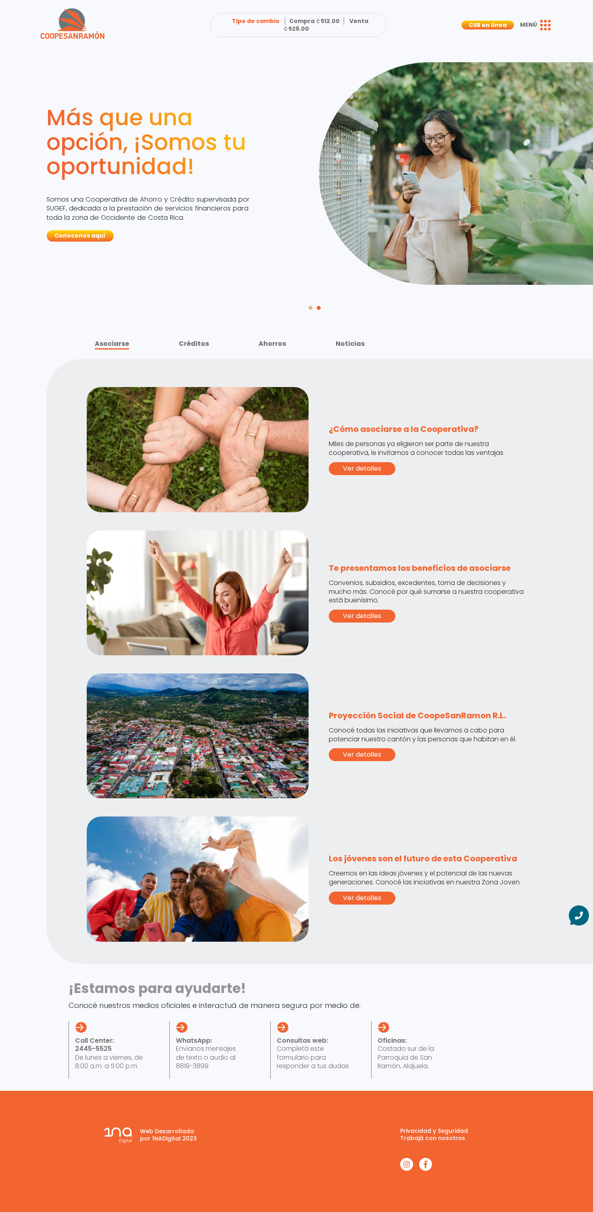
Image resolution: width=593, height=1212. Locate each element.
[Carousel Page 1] (311, 308)
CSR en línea (488, 25)
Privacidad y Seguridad (434, 1130)
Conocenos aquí (79, 235)
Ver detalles (362, 468)
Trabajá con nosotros (432, 1138)
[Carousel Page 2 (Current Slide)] (319, 308)
